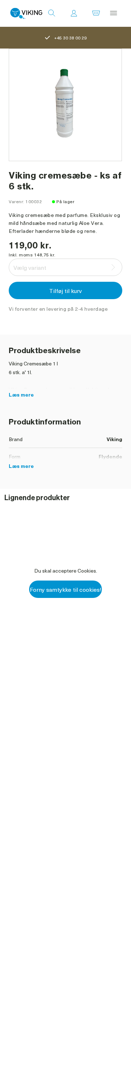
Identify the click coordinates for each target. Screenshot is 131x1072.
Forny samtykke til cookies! (66, 589)
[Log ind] (73, 13)
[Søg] (51, 13)
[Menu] (113, 13)
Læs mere (21, 394)
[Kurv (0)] (96, 13)
